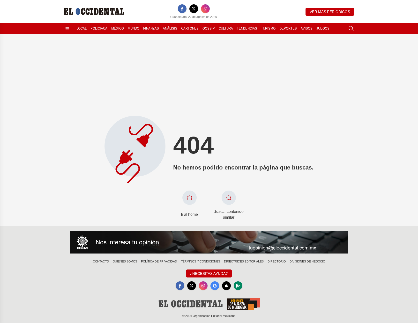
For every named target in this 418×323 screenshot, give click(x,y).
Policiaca (98, 28)
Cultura (226, 28)
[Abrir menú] (67, 28)
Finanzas (151, 28)
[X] (193, 8)
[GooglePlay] (238, 285)
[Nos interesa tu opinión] (209, 242)
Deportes (288, 28)
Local (81, 28)
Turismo (268, 28)
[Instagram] (205, 8)
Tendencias (247, 28)
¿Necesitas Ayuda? (209, 273)
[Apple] (226, 285)
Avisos (307, 28)
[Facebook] (182, 8)
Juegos (322, 28)
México (117, 28)
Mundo (133, 28)
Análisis (170, 28)
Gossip (208, 28)
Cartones (190, 28)
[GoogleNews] (214, 285)
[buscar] (351, 28)
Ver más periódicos (330, 12)
